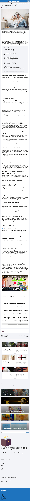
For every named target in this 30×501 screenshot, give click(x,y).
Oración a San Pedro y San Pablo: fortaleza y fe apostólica (23, 336)
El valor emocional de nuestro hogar (10, 62)
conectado (9, 385)
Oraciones (2, 469)
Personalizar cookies (3, 496)
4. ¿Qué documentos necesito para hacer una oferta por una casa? (15, 71)
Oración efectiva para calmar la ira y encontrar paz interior (8, 478)
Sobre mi (2, 499)
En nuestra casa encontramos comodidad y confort (11, 54)
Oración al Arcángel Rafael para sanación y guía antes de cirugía (9, 481)
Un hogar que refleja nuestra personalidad (11, 57)
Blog (1, 466)
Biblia (2, 465)
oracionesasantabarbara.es (5, 7)
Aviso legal (2, 494)
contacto (21, 458)
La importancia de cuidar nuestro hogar (11, 63)
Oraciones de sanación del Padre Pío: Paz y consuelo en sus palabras (6, 336)
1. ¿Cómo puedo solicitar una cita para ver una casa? (13, 67)
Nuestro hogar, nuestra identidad (10, 50)
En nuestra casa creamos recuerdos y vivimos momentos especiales (13, 64)
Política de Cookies (3, 497)
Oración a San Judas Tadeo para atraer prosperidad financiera (9, 477)
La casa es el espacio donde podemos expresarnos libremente (12, 55)
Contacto (2, 495)
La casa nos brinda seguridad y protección (9, 49)
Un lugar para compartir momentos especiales (12, 58)
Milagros (2, 468)
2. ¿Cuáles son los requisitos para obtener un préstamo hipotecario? (15, 68)
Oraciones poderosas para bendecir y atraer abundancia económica (9, 480)
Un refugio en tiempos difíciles (10, 59)
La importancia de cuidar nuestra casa (11, 53)
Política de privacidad (3, 498)
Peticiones (2, 471)
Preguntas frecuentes (7, 66)
